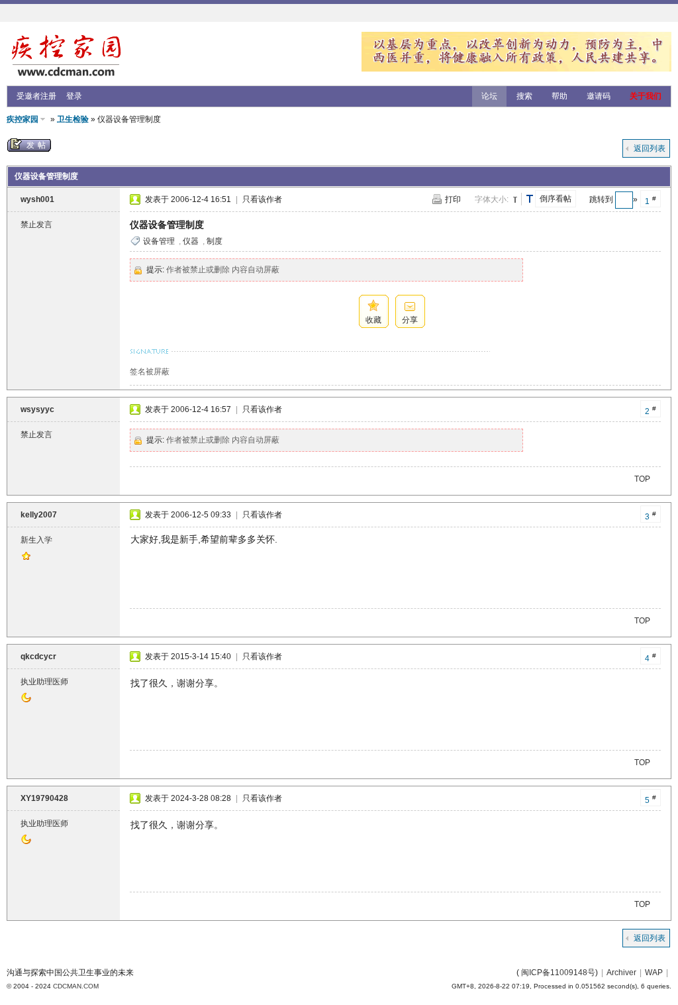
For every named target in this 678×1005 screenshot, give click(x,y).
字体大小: (491, 199)
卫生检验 (73, 119)
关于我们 (645, 96)
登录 (74, 96)
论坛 (489, 96)
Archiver (621, 972)
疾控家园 (22, 119)
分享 (410, 320)
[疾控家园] (66, 77)
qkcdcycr (38, 656)
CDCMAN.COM (76, 986)
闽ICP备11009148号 (558, 972)
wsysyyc (37, 409)
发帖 (37, 145)
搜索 (524, 96)
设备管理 (159, 241)
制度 (214, 241)
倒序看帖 (555, 198)
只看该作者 (262, 199)
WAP (654, 972)
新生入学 (36, 540)
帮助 (559, 96)
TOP (642, 479)
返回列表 (649, 148)
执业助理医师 (44, 681)
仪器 (191, 241)
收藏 (373, 320)
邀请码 (598, 96)
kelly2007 (39, 514)
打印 (453, 199)
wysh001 (37, 199)
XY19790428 (44, 798)
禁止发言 (36, 224)
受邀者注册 (36, 96)
